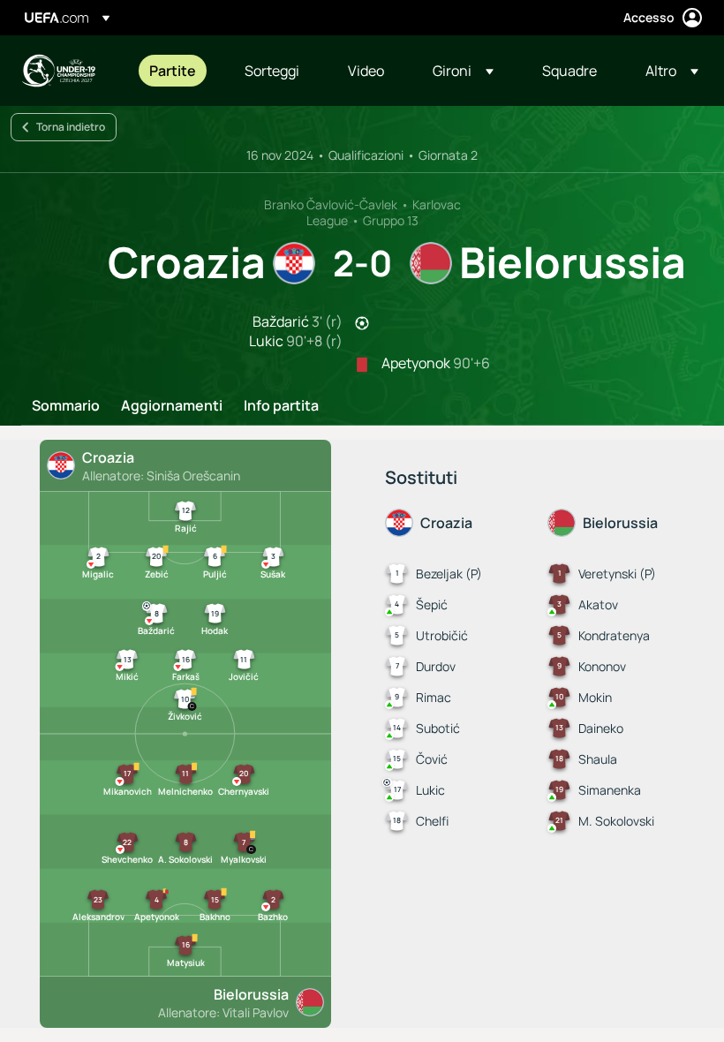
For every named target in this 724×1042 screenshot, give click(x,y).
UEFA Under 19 (58, 70)
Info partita (281, 406)
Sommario (66, 406)
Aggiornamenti (171, 406)
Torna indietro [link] (70, 126)
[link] (172, 70)
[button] (463, 70)
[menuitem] (175, 70)
